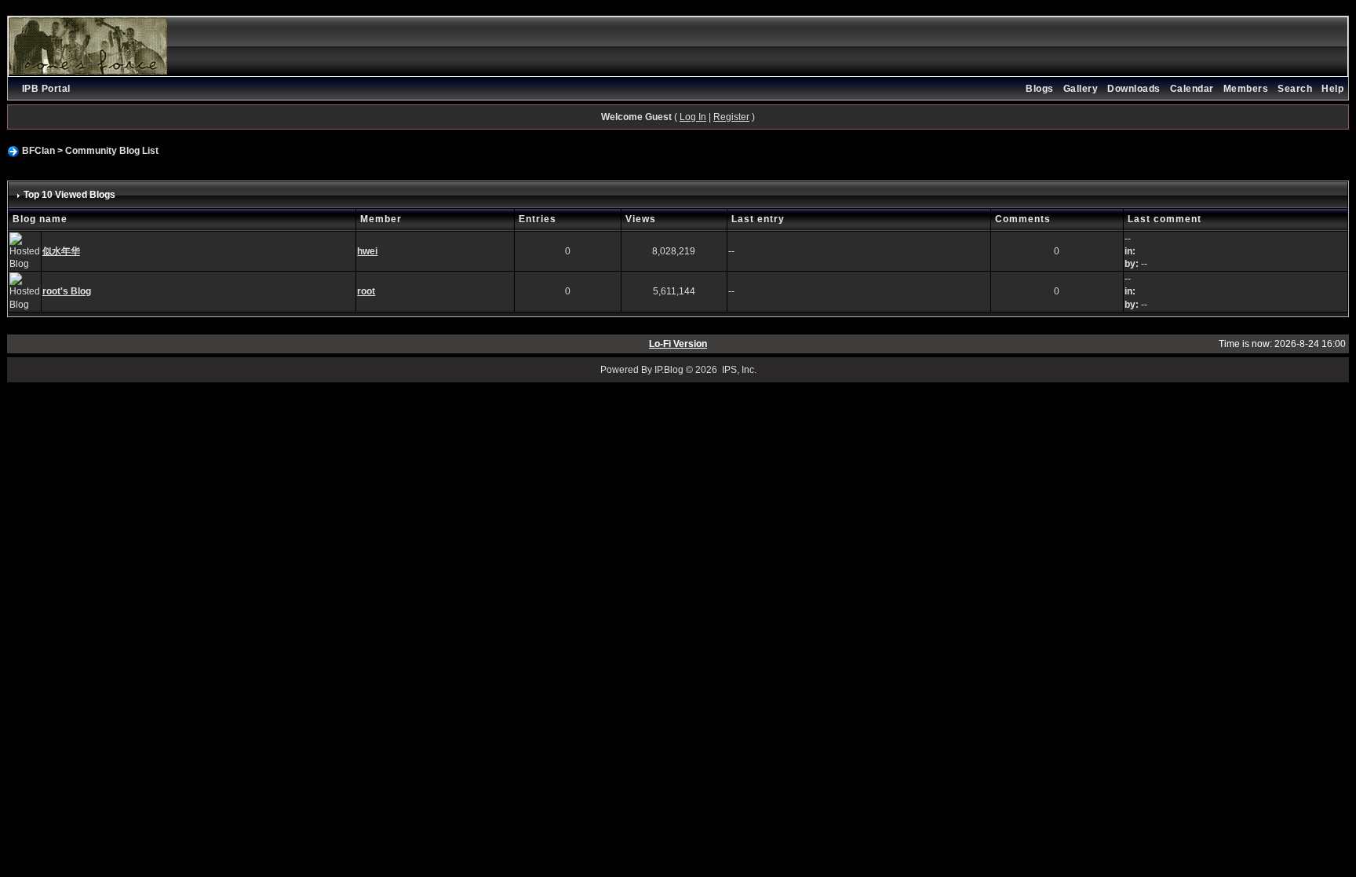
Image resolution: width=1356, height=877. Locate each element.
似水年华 (61, 251)
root (366, 291)
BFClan (38, 150)
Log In (693, 116)
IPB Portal (46, 88)
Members (1246, 88)
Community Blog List (112, 150)
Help (1332, 88)
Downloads (1134, 88)
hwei (367, 251)
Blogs (1040, 88)
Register (731, 116)
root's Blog (66, 291)
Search (1295, 88)
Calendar (1192, 88)
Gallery (1081, 88)
